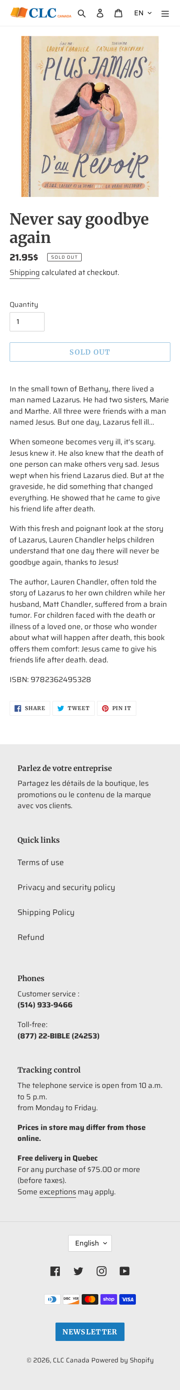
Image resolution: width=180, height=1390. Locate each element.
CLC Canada (71, 1360)
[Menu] (165, 13)
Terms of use (40, 862)
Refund (31, 937)
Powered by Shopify (122, 1360)
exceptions (57, 1191)
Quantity (24, 304)
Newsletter (90, 1331)
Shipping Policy (46, 912)
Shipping (25, 272)
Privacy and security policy (66, 887)
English (87, 1243)
